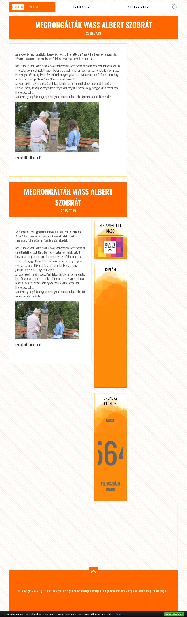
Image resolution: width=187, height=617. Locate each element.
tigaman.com (112, 591)
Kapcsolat (82, 7)
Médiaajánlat (139, 7)
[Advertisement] (110, 331)
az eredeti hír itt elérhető (28, 157)
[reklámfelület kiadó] (110, 247)
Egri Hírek (45, 591)
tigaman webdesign (78, 591)
